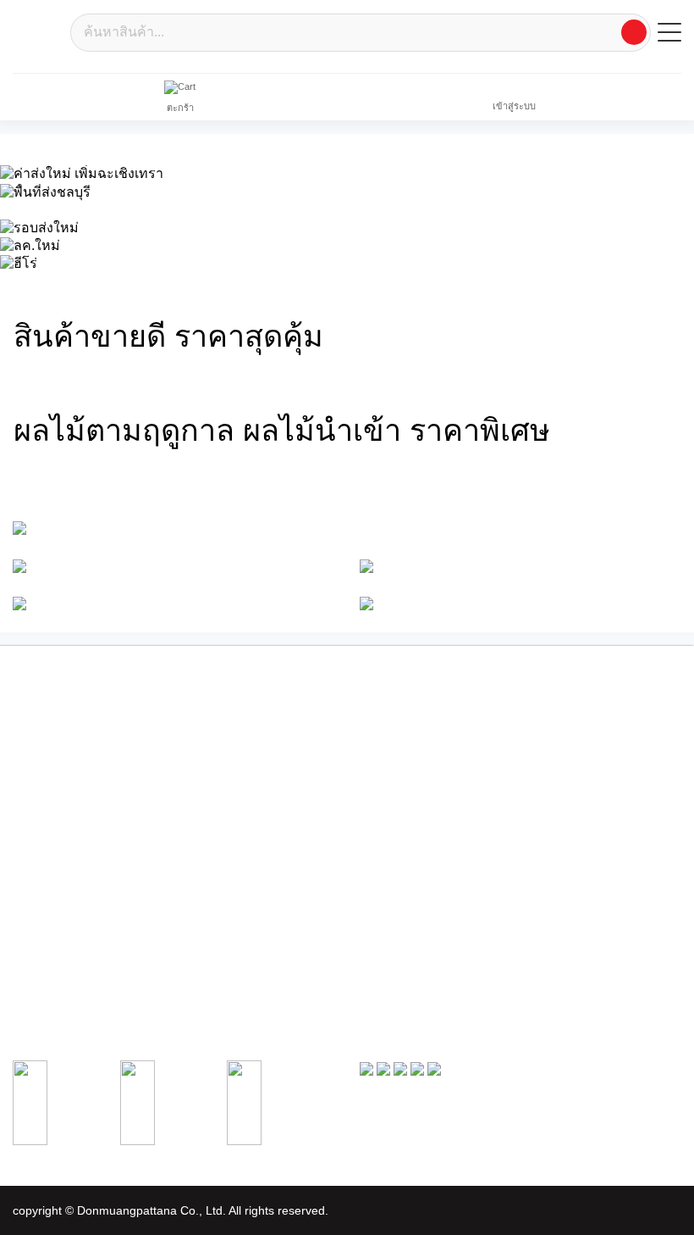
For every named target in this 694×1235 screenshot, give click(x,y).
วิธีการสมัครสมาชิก (52, 919)
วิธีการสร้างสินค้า (48, 935)
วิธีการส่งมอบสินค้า (52, 968)
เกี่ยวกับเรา (382, 721)
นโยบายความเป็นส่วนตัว (410, 787)
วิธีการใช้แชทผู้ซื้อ (397, 968)
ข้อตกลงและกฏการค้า (405, 771)
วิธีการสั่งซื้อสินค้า (396, 919)
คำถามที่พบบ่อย (391, 837)
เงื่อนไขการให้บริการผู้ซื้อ (412, 737)
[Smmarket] (38, 31)
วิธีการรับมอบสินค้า (399, 952)
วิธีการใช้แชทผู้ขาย (53, 985)
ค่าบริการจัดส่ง (390, 820)
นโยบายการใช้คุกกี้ (399, 804)
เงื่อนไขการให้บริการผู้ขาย (414, 754)
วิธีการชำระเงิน (391, 935)
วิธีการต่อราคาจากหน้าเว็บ (67, 952)
